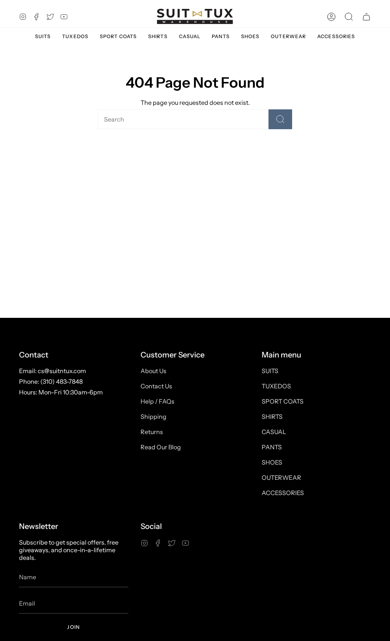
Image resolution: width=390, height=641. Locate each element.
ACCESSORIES (283, 493)
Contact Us (156, 386)
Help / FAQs (157, 401)
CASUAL (274, 432)
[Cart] (366, 16)
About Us (153, 371)
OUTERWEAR (281, 477)
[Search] (280, 119)
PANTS (272, 447)
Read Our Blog (161, 447)
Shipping (153, 416)
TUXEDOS (276, 386)
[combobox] (170, 119)
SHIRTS (272, 416)
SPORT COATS (283, 401)
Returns (152, 432)
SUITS (270, 371)
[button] (349, 16)
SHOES (272, 462)
